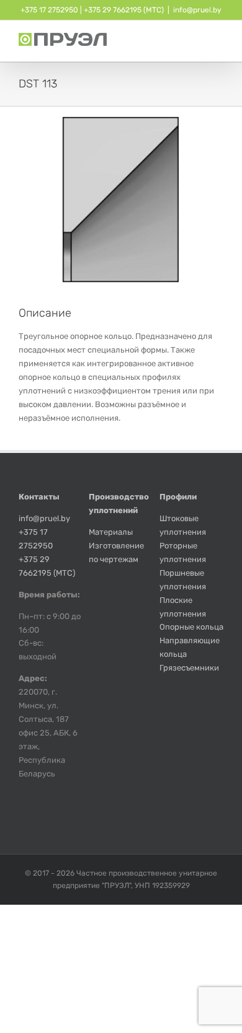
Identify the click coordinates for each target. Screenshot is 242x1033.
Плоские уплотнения (182, 607)
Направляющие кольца (189, 647)
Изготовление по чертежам (116, 552)
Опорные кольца (191, 626)
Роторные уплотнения (182, 552)
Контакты (39, 496)
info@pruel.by (197, 10)
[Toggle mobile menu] (218, 42)
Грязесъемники (189, 667)
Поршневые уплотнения (182, 579)
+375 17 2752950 (49, 10)
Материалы (111, 532)
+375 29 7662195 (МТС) (124, 10)
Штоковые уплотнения (182, 525)
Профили (178, 496)
